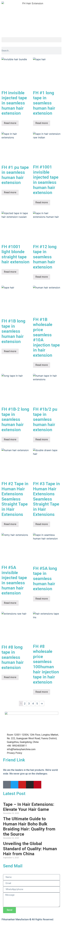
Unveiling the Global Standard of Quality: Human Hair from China (30, 848)
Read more (10, 123)
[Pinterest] (37, 784)
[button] (31, 39)
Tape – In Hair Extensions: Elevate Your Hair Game (28, 807)
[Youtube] (22, 784)
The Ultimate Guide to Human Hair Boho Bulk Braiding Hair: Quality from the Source (29, 826)
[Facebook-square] (7, 784)
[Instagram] (30, 784)
